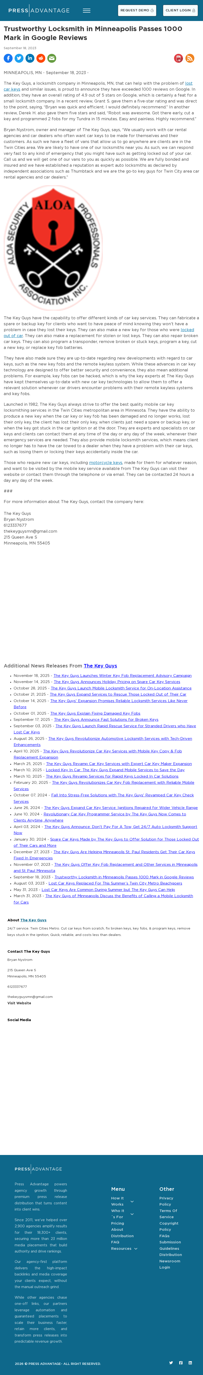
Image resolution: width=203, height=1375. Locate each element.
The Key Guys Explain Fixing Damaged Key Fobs (95, 713)
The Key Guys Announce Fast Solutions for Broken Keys (106, 719)
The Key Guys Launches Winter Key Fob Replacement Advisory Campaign (122, 675)
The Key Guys (100, 666)
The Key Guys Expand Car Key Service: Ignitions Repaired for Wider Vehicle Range (121, 807)
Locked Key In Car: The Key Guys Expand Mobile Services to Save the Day (115, 770)
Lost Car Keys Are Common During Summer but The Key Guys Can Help (108, 889)
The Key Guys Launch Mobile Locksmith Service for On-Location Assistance (121, 688)
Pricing (117, 1223)
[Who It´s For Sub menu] (132, 1214)
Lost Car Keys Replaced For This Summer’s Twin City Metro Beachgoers (115, 883)
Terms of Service (168, 1214)
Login (164, 1267)
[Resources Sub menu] (136, 1249)
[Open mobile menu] (86, 11)
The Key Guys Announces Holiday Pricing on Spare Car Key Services (117, 682)
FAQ (115, 1242)
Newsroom (169, 1261)
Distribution (122, 1236)
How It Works (117, 1201)
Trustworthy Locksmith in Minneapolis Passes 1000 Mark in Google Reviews (124, 877)
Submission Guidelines (170, 1245)
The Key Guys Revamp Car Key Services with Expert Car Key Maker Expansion (119, 764)
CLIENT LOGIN (178, 10)
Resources (121, 1248)
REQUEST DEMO (135, 10)
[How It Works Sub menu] (132, 1201)
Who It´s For (117, 1214)
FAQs (164, 1236)
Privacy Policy (166, 1201)
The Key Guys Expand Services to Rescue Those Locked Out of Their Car (118, 694)
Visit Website (19, 1003)
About (117, 1229)
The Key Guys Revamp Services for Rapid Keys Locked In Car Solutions (112, 776)
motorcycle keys (105, 463)
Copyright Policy (168, 1227)
